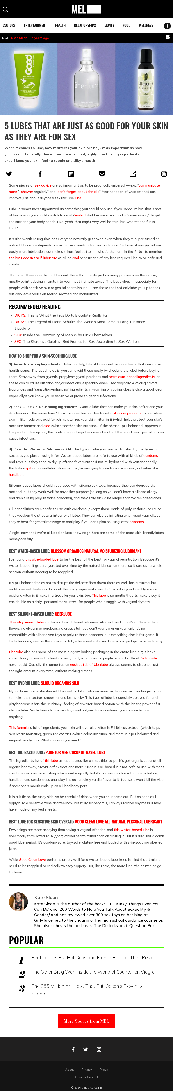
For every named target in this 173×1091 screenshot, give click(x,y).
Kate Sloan (19, 38)
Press (104, 1069)
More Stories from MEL (86, 1021)
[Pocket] (102, 174)
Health (60, 25)
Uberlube (16, 652)
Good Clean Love (32, 859)
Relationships (85, 25)
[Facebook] (40, 174)
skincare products (127, 413)
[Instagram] (163, 174)
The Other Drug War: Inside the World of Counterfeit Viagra (93, 972)
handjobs (16, 474)
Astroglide (148, 658)
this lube (51, 760)
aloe (46, 425)
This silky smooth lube (26, 622)
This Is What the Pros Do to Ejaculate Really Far (61, 315)
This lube (99, 595)
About (69, 1069)
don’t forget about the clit (78, 191)
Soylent (80, 215)
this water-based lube (131, 829)
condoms (150, 455)
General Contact (86, 1077)
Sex (5, 38)
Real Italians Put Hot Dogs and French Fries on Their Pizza (93, 957)
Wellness (146, 25)
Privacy (87, 1069)
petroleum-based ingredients (132, 376)
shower (27, 191)
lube (78, 198)
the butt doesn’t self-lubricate (33, 258)
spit (28, 468)
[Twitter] (9, 174)
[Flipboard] (70, 174)
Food (126, 25)
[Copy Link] (132, 174)
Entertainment (35, 25)
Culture (9, 25)
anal (75, 258)
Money (109, 25)
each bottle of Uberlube (89, 664)
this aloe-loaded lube (42, 559)
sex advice (43, 185)
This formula (19, 727)
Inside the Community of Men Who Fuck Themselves (63, 335)
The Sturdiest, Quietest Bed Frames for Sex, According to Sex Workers (77, 341)
